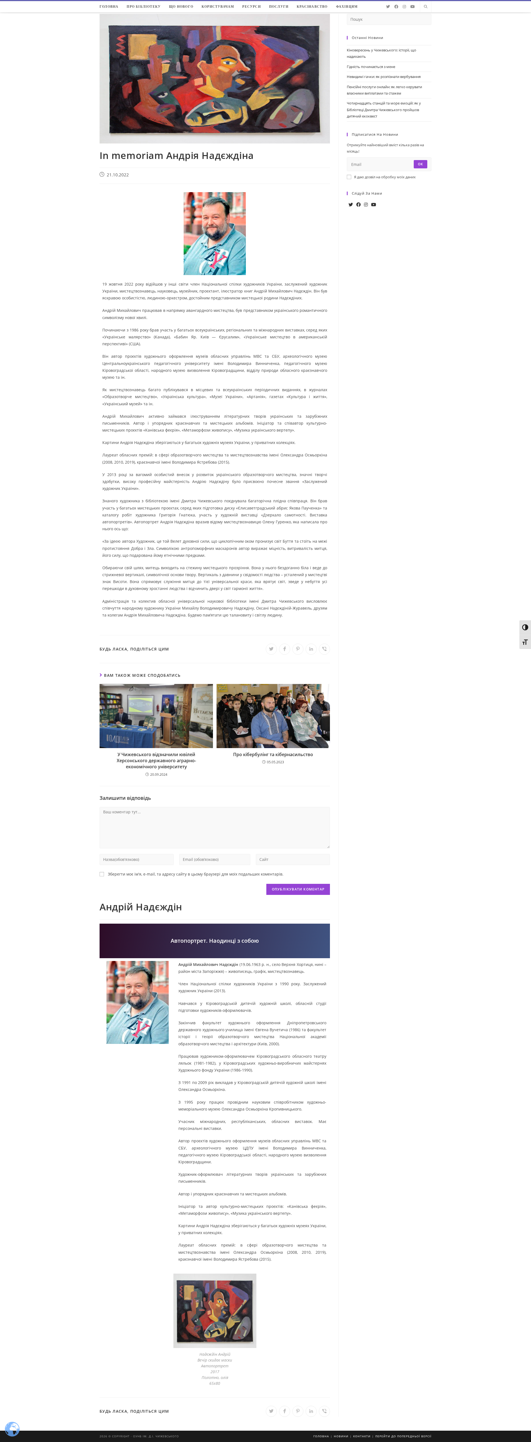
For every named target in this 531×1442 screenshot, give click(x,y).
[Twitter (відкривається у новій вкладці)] (388, 7)
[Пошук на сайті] (426, 7)
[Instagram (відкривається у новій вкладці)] (404, 7)
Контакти (362, 1436)
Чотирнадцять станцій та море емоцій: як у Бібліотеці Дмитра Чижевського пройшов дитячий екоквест (384, 110)
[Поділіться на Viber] (324, 649)
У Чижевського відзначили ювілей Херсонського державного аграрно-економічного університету (156, 760)
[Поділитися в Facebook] (284, 649)
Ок (420, 164)
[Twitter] (350, 205)
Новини (341, 1436)
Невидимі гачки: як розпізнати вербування (384, 76)
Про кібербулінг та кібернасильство (273, 754)
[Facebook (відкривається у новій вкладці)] (396, 7)
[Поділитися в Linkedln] (311, 649)
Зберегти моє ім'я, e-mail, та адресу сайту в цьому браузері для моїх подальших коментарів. (195, 874)
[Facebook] (358, 205)
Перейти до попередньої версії (403, 1436)
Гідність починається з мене (371, 66)
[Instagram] (366, 205)
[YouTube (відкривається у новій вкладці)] (412, 7)
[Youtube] (373, 205)
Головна (321, 1436)
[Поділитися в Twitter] (271, 649)
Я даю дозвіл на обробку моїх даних (385, 176)
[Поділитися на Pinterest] (297, 649)
